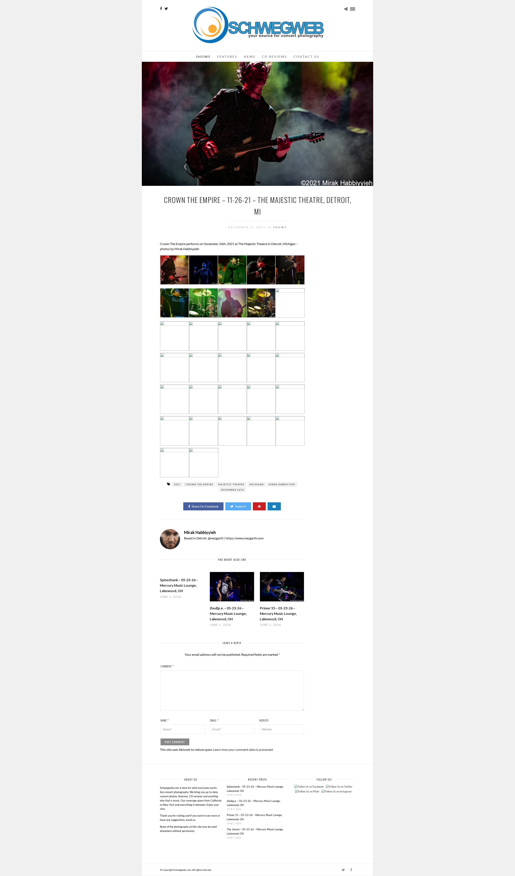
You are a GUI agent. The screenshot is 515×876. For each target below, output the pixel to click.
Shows (203, 56)
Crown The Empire (199, 484)
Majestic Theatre (231, 484)
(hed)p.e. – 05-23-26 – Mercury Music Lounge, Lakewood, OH (228, 613)
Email (214, 720)
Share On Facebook (205, 506)
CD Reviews (274, 56)
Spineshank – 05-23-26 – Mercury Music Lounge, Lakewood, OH (179, 585)
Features (227, 56)
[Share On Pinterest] (259, 506)
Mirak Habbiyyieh (282, 484)
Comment (167, 666)
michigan (256, 484)
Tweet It (240, 506)
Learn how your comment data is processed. (243, 749)
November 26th (232, 489)
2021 (177, 484)
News (249, 56)
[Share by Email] (274, 506)
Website (264, 720)
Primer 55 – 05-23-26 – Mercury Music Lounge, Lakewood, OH (278, 613)
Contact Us (306, 56)
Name (165, 720)
